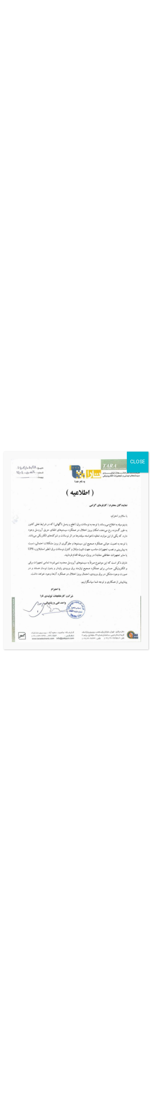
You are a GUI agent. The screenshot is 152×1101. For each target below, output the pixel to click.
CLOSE (137, 462)
